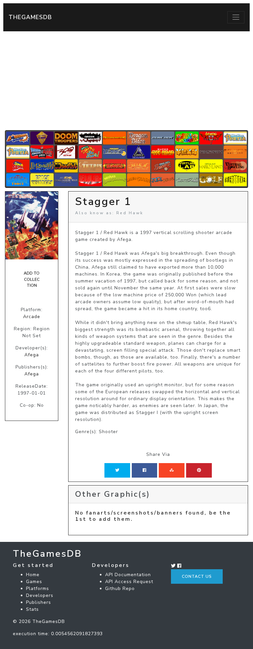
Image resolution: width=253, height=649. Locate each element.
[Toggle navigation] (235, 17)
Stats (32, 609)
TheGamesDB (30, 17)
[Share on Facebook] (144, 470)
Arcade (31, 316)
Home (33, 575)
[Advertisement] (126, 81)
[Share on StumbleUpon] (171, 470)
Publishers (38, 602)
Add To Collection (32, 279)
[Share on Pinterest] (199, 470)
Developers (39, 595)
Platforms (37, 588)
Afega (31, 355)
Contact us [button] (197, 576)
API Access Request (129, 581)
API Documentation (128, 575)
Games (34, 581)
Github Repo (120, 588)
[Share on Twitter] (117, 470)
